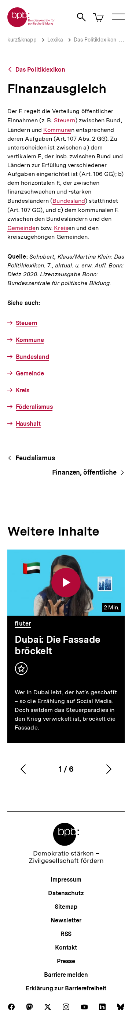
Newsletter (66, 920)
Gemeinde (21, 228)
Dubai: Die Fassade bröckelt (57, 645)
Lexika (55, 40)
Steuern (65, 120)
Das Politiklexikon (95, 40)
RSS (66, 933)
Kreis (61, 228)
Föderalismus (34, 406)
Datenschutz (66, 893)
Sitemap (66, 906)
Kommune (57, 130)
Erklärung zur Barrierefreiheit (66, 988)
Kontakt (66, 947)
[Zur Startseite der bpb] (31, 25)
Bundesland (68, 201)
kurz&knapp (22, 40)
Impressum (66, 879)
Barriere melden (66, 974)
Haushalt (28, 423)
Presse (66, 961)
